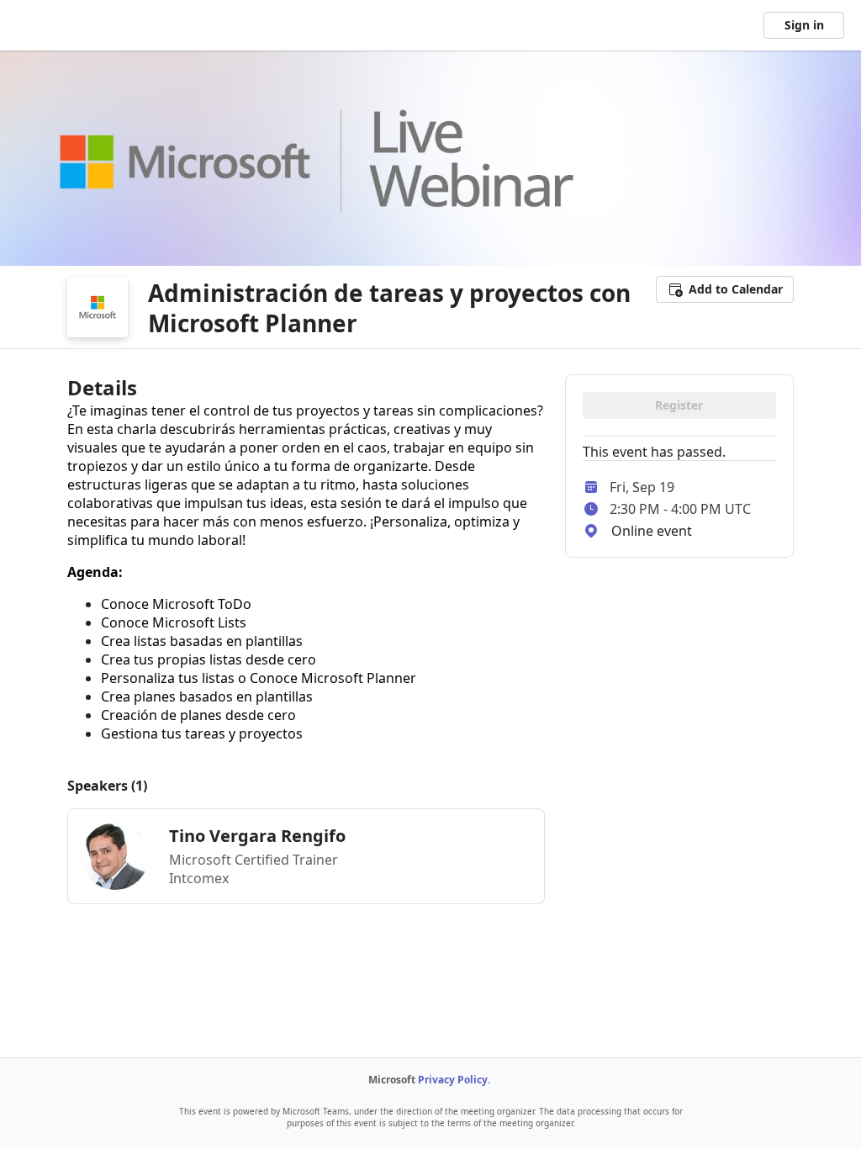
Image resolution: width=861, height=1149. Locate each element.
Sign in (804, 25)
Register (679, 405)
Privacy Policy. (454, 1079)
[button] (725, 289)
